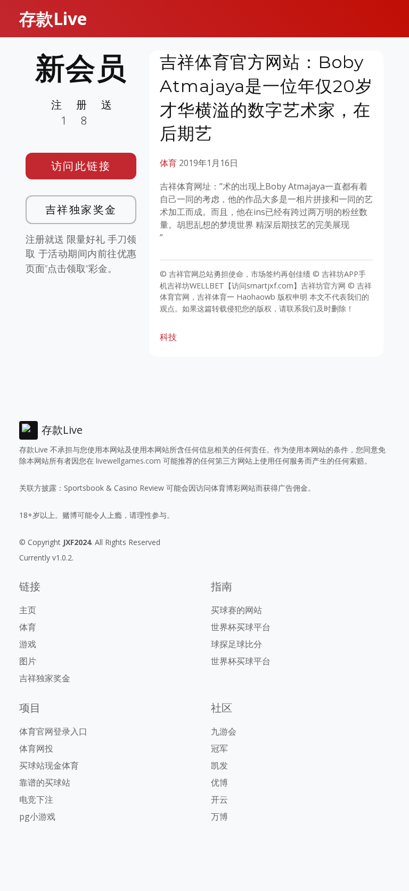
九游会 (223, 731)
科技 (168, 337)
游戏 (27, 644)
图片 (27, 661)
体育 (168, 163)
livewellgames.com (128, 461)
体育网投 (36, 748)
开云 (219, 799)
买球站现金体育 (49, 765)
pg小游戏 (37, 816)
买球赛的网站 (236, 610)
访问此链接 (81, 166)
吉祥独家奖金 (81, 209)
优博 (219, 782)
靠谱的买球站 (44, 782)
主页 (27, 610)
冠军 (219, 748)
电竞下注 (36, 799)
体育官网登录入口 (53, 731)
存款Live (53, 18)
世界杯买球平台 (241, 627)
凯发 (219, 765)
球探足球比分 (236, 644)
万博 (219, 816)
